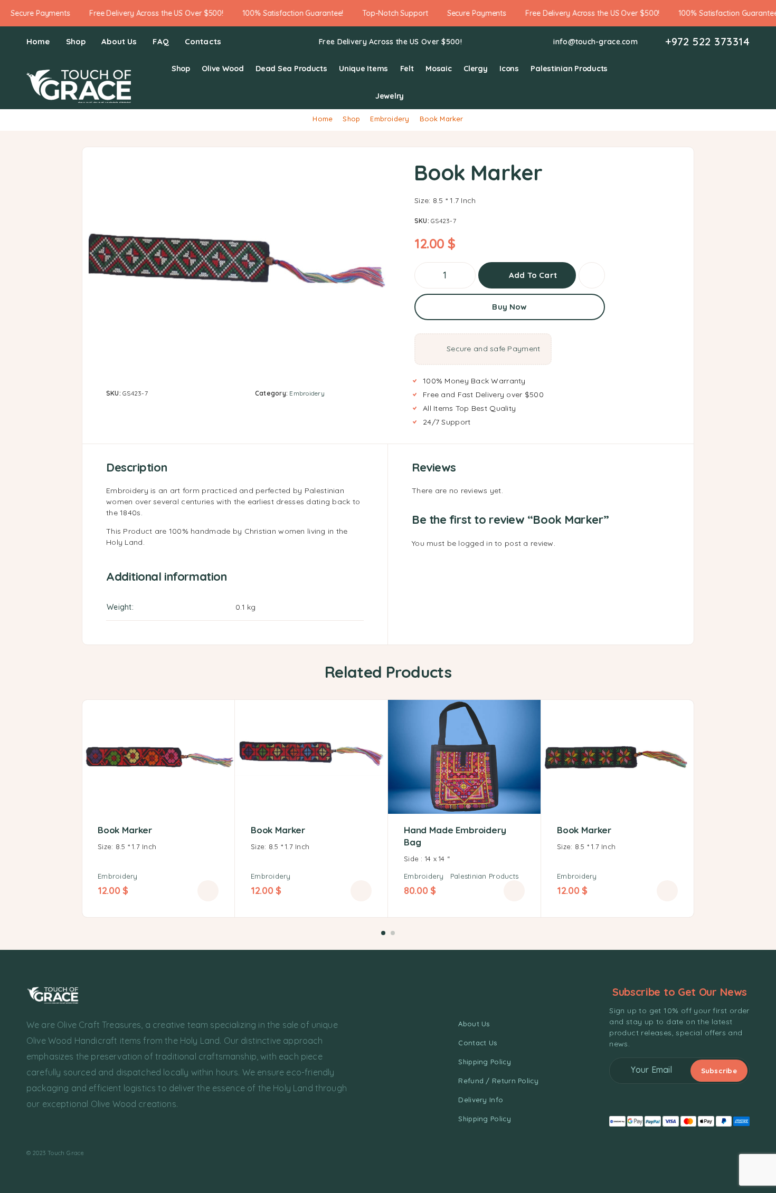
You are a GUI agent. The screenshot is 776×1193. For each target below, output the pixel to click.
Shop (76, 41)
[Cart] (745, 82)
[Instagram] (49, 1130)
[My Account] (712, 82)
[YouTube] (88, 1130)
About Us (119, 41)
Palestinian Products (569, 68)
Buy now (509, 307)
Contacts (203, 41)
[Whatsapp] (69, 1130)
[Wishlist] (729, 82)
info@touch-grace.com (595, 41)
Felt (407, 68)
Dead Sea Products (291, 68)
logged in (475, 543)
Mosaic (438, 68)
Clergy (475, 68)
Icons (509, 68)
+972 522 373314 (707, 41)
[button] (208, 890)
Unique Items (363, 68)
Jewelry (389, 96)
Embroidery (389, 118)
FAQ (160, 41)
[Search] (696, 82)
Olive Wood (222, 68)
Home (38, 41)
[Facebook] (30, 1130)
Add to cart (533, 271)
